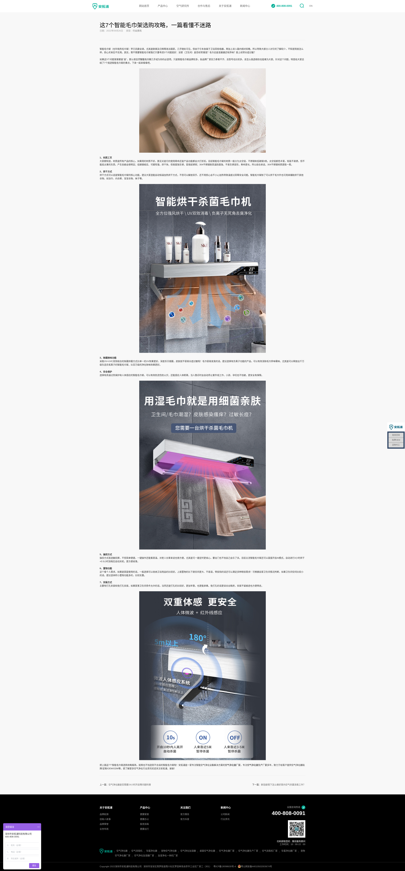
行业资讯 (137, 31)
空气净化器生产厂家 (248, 851)
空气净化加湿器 (188, 851)
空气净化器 (122, 851)
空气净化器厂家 (226, 851)
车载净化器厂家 (289, 851)
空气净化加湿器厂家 (144, 856)
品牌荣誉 (104, 824)
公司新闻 (225, 814)
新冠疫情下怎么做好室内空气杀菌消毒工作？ (283, 785)
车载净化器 (151, 851)
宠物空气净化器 (169, 851)
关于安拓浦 (225, 6)
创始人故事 (105, 819)
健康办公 (144, 819)
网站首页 (144, 6)
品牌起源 (104, 814)
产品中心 (163, 6)
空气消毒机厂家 (269, 851)
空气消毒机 (136, 851)
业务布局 (104, 829)
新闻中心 (245, 6)
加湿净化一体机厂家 (168, 856)
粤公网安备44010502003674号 (256, 866)
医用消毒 (144, 824)
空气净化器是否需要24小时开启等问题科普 (130, 785)
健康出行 (144, 829)
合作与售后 (204, 6)
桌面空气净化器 (207, 851)
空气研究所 (182, 6)
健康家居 (144, 814)
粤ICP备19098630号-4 (224, 866)
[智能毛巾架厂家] (202, 70)
